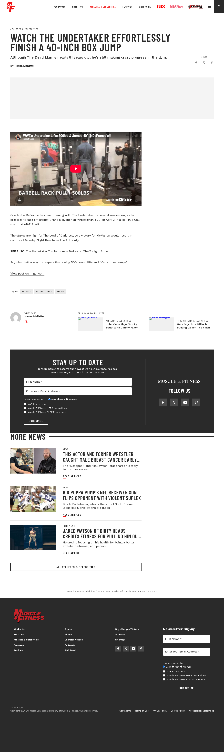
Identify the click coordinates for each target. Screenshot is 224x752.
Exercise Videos (74, 639)
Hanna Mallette (24, 65)
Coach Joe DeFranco (24, 215)
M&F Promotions (37, 404)
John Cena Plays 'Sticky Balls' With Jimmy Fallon (122, 326)
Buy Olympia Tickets (127, 629)
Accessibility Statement (201, 711)
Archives (120, 634)
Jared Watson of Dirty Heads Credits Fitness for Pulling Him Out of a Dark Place (101, 536)
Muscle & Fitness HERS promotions (47, 408)
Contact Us (125, 711)
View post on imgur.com (27, 273)
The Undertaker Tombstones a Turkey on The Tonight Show (67, 251)
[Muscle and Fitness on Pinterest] (196, 402)
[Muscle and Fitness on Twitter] (174, 402)
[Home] (11, 10)
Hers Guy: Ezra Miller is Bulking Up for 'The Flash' (194, 326)
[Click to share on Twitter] (203, 62)
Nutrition (77, 6)
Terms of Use (142, 711)
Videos (68, 634)
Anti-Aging (145, 6)
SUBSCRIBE (36, 421)
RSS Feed (70, 650)
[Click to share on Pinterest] (212, 62)
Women (73, 399)
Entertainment (44, 291)
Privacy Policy (160, 711)
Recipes (18, 650)
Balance (26, 291)
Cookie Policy (178, 711)
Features (127, 6)
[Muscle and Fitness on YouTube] (185, 402)
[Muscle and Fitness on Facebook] (163, 402)
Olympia (195, 6)
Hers (176, 6)
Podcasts (70, 645)
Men (62, 399)
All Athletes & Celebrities (75, 567)
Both (54, 399)
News (65, 449)
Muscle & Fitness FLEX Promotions (47, 412)
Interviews (69, 526)
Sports (60, 291)
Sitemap (120, 639)
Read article (72, 476)
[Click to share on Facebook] (196, 62)
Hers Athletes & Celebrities (192, 321)
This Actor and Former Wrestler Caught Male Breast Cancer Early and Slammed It (100, 459)
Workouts (59, 6)
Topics (68, 629)
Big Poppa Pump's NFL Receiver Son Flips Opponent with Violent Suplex (102, 495)
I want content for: (34, 399)
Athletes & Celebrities (103, 6)
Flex (160, 6)
